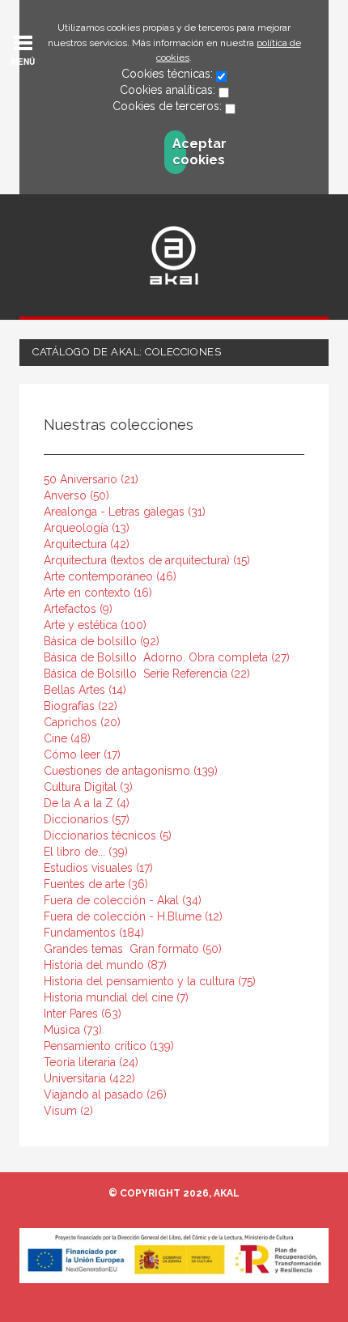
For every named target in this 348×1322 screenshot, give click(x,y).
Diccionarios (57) (86, 819)
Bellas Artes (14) (85, 689)
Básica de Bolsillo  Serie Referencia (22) (147, 673)
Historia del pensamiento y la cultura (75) (150, 981)
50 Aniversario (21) (91, 479)
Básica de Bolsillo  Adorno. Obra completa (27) (167, 657)
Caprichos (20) (82, 722)
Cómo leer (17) (82, 754)
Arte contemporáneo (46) (110, 576)
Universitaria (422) (89, 1078)
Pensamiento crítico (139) (109, 1045)
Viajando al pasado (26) (105, 1094)
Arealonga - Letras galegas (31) (125, 511)
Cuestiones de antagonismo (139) (131, 770)
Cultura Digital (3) (88, 786)
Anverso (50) (76, 495)
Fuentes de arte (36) (96, 884)
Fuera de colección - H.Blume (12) (133, 916)
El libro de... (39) (86, 851)
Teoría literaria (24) (91, 1062)
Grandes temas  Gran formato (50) (133, 948)
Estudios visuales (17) (98, 867)
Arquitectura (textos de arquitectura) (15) (147, 560)
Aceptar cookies (179, 152)
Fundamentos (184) (94, 932)
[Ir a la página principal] (174, 255)
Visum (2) (68, 1110)
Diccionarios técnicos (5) (108, 835)
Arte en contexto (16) (98, 592)
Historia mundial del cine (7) (116, 997)
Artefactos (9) (78, 608)
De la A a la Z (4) (86, 803)
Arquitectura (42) (86, 544)
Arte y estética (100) (95, 624)
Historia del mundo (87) (105, 965)
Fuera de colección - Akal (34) (123, 900)
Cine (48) (67, 738)
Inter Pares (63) (82, 1013)
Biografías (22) (80, 705)
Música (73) (73, 1029)
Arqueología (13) (86, 527)
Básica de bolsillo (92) (101, 641)
